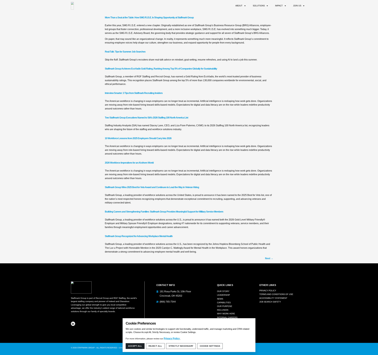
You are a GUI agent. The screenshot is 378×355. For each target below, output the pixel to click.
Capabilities (224, 302)
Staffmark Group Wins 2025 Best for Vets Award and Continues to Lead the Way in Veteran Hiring (152, 187)
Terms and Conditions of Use (276, 294)
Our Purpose (224, 306)
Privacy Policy (267, 290)
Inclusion (222, 310)
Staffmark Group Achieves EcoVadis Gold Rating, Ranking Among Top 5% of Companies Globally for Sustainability (161, 68)
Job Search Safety (270, 302)
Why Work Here (226, 313)
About (238, 5)
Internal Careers (227, 317)
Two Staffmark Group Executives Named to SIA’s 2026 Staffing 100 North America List (146, 117)
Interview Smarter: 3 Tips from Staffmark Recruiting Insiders (134, 93)
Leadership (223, 295)
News (220, 299)
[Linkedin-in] (73, 324)
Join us (297, 5)
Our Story (223, 291)
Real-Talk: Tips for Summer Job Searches (125, 51)
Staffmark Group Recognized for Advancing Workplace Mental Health (139, 236)
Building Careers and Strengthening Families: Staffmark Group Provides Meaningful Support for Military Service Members (164, 211)
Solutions (259, 5)
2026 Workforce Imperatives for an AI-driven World (129, 162)
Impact (279, 5)
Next (269, 258)
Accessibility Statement (273, 298)
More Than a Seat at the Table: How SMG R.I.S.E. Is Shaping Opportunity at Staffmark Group (149, 17)
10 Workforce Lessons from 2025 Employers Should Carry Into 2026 (138, 138)
